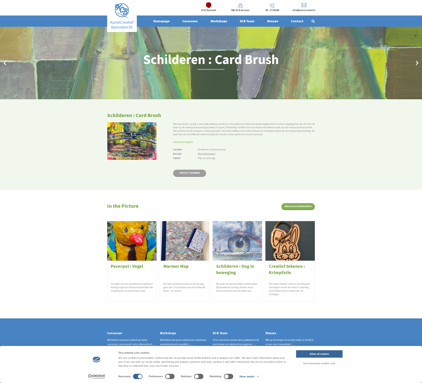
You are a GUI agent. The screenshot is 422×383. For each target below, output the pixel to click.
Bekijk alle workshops (298, 206)
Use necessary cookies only (319, 363)
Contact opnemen (189, 172)
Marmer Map (176, 266)
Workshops (219, 21)
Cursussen (190, 21)
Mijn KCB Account (240, 10)
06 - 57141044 (272, 10)
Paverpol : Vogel (127, 266)
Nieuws (272, 21)
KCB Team (247, 21)
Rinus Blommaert (206, 153)
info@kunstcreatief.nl (304, 10)
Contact (297, 21)
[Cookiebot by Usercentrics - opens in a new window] (96, 376)
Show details (246, 376)
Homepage (161, 21)
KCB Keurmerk (208, 10)
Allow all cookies (319, 353)
